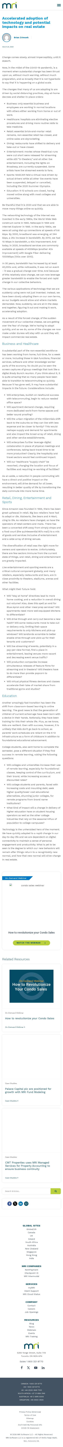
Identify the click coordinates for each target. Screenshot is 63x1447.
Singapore (31, 1252)
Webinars (31, 1330)
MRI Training (31, 1336)
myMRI (31, 1287)
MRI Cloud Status (31, 1294)
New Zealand (31, 1248)
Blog (31, 1323)
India (31, 1258)
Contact (31, 1305)
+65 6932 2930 (37, 1400)
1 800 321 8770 (35, 1361)
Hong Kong (31, 1255)
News (31, 1327)
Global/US (31, 1229)
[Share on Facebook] (9, 1203)
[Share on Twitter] (15, 1203)
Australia (31, 1245)
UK (31, 1236)
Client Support (31, 1291)
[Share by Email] (26, 1203)
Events (31, 1333)
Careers (31, 1309)
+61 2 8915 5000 (37, 1397)
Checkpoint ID (31, 1273)
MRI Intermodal (31, 1276)
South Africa (31, 1242)
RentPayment (31, 1270)
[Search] (56, 1191)
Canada (31, 1232)
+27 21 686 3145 (38, 1393)
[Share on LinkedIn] (20, 1203)
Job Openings (31, 1312)
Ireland (31, 1239)
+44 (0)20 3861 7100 (33, 1390)
